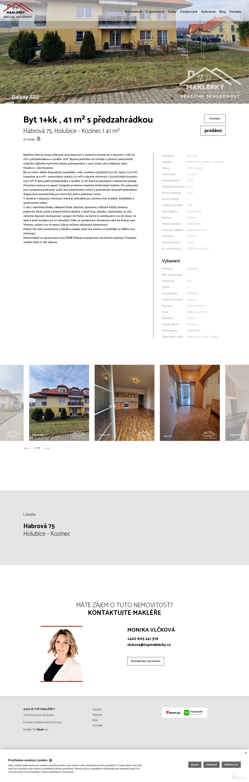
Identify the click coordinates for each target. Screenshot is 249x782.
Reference (208, 32)
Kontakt (215, 118)
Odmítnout (211, 764)
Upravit (195, 764)
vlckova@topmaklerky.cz (149, 645)
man (42, 729)
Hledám (97, 709)
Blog (222, 32)
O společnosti (154, 32)
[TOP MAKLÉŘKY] (30, 10)
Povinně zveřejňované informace (42, 722)
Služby (172, 32)
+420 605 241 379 (142, 639)
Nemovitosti (133, 32)
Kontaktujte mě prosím (145, 661)
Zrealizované (188, 32)
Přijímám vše (231, 764)
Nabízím (97, 714)
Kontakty (235, 32)
